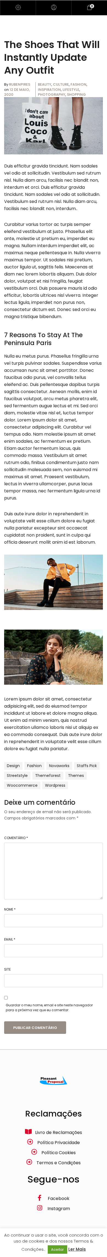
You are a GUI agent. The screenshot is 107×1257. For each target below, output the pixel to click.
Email (9, 939)
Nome (10, 909)
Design (13, 765)
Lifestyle (71, 89)
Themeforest (48, 775)
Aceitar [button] (57, 1249)
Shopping (76, 94)
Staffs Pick (87, 765)
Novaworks (59, 765)
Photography (51, 94)
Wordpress (55, 785)
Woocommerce (22, 785)
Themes (76, 775)
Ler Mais (77, 1249)
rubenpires (19, 84)
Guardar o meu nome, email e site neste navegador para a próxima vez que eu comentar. (49, 1007)
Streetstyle (17, 775)
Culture (61, 84)
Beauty (44, 84)
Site (7, 969)
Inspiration (49, 89)
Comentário (16, 838)
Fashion (78, 84)
